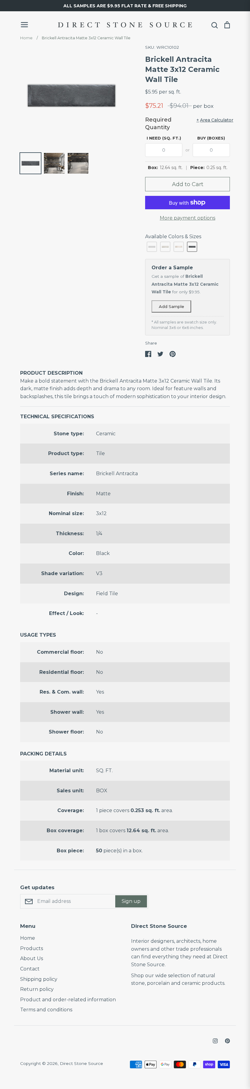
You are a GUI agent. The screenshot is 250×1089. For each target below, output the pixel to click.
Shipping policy (38, 979)
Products (31, 948)
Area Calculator (213, 120)
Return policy (37, 989)
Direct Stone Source (81, 1063)
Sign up (131, 901)
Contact (30, 969)
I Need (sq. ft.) (164, 138)
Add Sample (171, 306)
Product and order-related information (68, 999)
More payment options (187, 218)
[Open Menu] (35, 24)
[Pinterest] (227, 1041)
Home (27, 938)
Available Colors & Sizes (173, 236)
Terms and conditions (46, 1010)
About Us (31, 958)
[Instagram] (215, 1041)
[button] (152, 247)
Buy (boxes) (211, 138)
